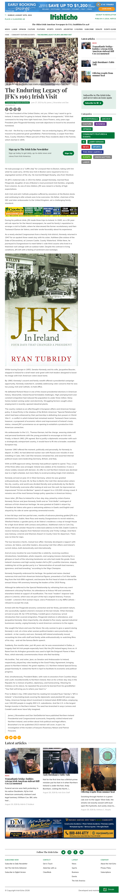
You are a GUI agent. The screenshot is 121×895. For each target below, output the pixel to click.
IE (84, 142)
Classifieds (47, 872)
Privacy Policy (106, 868)
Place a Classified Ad (15, 19)
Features (41, 29)
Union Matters (102, 157)
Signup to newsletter (106, 15)
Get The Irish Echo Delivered (15, 868)
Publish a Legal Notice (105, 19)
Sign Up (68, 153)
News (7, 29)
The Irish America (78, 881)
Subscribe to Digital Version (15, 872)
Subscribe (89, 29)
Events (58, 29)
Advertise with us (49, 868)
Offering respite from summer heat (102, 74)
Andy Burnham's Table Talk (103, 63)
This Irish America (92, 152)
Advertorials (90, 119)
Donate (99, 29)
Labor (14, 29)
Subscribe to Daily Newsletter (16, 864)
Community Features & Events (23, 35)
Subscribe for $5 (92, 103)
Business (100, 124)
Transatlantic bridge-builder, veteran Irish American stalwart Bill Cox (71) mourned (103, 50)
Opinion (22, 29)
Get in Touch (47, 864)
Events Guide (110, 29)
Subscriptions (106, 872)
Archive (106, 119)
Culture (31, 29)
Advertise (68, 29)
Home (7, 35)
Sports (50, 29)
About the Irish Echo (108, 864)
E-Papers (79, 29)
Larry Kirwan (96, 142)
